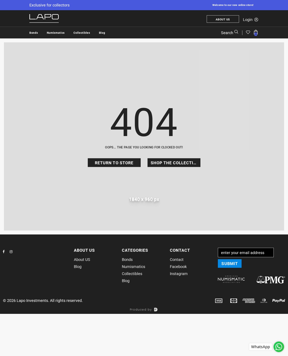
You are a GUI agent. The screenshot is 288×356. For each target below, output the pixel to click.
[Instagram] (10, 251)
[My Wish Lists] (248, 33)
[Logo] (44, 18)
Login (248, 19)
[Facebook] (3, 251)
